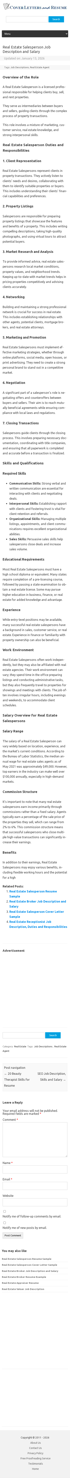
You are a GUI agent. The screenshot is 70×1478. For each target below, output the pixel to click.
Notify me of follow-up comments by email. (32, 1216)
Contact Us (35, 1448)
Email (7, 1179)
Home (35, 1468)
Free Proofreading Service (36, 1458)
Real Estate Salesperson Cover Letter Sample (29, 1265)
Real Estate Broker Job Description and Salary (30, 1271)
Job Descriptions (20, 67)
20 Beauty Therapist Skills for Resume (17, 1079)
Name (8, 1163)
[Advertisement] (35, 988)
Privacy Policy (35, 1453)
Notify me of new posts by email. (25, 1227)
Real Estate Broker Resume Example (24, 1277)
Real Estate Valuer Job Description (23, 1289)
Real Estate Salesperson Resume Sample (26, 1259)
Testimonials (35, 1463)
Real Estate (20, 1046)
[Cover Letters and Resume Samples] (35, 9)
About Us (35, 1442)
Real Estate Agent (39, 67)
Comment (10, 1119)
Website (8, 1195)
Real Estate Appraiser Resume (20, 1283)
